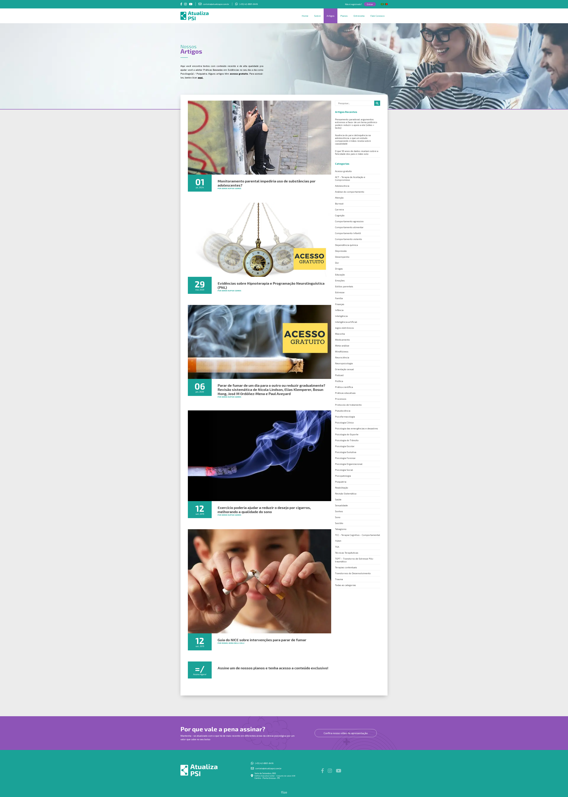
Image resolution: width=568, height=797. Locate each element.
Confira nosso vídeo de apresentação (346, 733)
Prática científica (344, 387)
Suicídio (339, 523)
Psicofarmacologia (345, 416)
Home (305, 15)
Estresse (339, 292)
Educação (340, 274)
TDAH (338, 540)
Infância (339, 310)
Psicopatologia (343, 475)
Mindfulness (341, 351)
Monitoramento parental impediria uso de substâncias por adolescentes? (267, 183)
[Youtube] (190, 4)
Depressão (341, 250)
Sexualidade (341, 505)
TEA (337, 546)
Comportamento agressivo (349, 221)
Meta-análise (342, 345)
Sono (337, 517)
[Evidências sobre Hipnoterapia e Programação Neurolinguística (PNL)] (259, 240)
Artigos (330, 15)
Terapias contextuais (346, 567)
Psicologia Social (344, 469)
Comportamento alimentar (349, 227)
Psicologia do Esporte (346, 434)
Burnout (339, 203)
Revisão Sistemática (345, 493)
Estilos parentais (344, 286)
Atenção (339, 197)
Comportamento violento (348, 239)
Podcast (339, 375)
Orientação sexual (344, 369)
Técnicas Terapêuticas (346, 552)
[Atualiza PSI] (204, 15)
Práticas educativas (345, 392)
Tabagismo (340, 529)
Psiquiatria (340, 481)
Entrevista (359, 15)
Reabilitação (341, 487)
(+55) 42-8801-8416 (248, 4)
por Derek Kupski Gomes (229, 188)
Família (339, 298)
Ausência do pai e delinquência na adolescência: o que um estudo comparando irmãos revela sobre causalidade (353, 139)
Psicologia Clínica (344, 422)
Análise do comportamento (349, 191)
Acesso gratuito (343, 171)
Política (339, 381)
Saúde (338, 499)
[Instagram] (185, 4)
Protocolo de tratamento (348, 404)
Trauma (339, 579)
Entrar (370, 4)
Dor (337, 262)
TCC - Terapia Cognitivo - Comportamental (357, 535)
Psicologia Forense (345, 458)
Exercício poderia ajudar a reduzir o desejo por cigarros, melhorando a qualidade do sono (264, 509)
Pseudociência (342, 410)
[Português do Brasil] (382, 4)
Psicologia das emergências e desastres (356, 428)
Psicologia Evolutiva (345, 452)
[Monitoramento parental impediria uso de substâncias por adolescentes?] (259, 138)
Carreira (339, 209)
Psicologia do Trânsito (347, 440)
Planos (344, 15)
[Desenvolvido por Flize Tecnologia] (284, 792)
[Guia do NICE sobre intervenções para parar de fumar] (259, 581)
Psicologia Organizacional (348, 463)
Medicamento (342, 339)
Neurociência (342, 357)
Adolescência (342, 185)
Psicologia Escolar (345, 446)
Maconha (340, 333)
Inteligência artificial (346, 321)
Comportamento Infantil (348, 233)
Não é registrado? (353, 4)
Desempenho (342, 256)
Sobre (317, 15)
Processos (340, 398)
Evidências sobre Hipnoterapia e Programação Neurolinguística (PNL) (271, 285)
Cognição (339, 215)
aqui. (200, 77)
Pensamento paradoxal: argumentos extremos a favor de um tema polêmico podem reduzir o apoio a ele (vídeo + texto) (356, 123)
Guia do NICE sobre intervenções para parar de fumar (262, 640)
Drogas (339, 268)
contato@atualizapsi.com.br (216, 4)
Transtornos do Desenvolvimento (353, 573)
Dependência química (346, 245)
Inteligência (341, 316)
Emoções (340, 280)
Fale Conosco (377, 15)
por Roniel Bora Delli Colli (231, 643)
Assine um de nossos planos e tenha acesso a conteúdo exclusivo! (273, 668)
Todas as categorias (345, 585)
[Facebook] (181, 4)
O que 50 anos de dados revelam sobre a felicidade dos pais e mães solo (356, 152)
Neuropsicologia (344, 363)
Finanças (339, 304)
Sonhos (339, 511)
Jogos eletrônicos (344, 327)
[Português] (386, 4)
